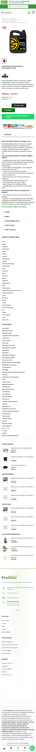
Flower (4, 268)
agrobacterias (6, 283)
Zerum (4, 317)
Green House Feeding (8, 264)
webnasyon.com (12, 745)
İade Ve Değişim (7, 650)
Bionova (4, 244)
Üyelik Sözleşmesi (7, 642)
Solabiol (4, 261)
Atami (3, 295)
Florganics (5, 246)
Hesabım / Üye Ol (7, 663)
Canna (4, 303)
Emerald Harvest (6, 305)
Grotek (4, 251)
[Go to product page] (5, 450)
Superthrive (5, 281)
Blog (3, 626)
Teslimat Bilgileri (7, 669)
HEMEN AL (9, 110)
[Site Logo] (8, 12)
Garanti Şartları (6, 653)
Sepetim (4, 672)
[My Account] (29, 12)
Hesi (3, 310)
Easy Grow (5, 276)
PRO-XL (4, 273)
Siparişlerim (5, 666)
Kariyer (4, 623)
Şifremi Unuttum (7, 674)
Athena (4, 254)
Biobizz (4, 300)
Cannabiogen (6, 259)
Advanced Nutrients (7, 293)
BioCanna (5, 298)
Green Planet (5, 144)
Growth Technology (7, 307)
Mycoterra (5, 271)
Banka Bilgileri (6, 632)
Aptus (3, 242)
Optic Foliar (5, 320)
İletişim (4, 629)
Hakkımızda (5, 620)
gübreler (26, 724)
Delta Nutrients (6, 288)
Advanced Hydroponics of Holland (11, 290)
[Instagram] (17, 610)
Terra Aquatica (6, 315)
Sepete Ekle (20, 105)
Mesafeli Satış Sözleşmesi (10, 647)
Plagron (4, 312)
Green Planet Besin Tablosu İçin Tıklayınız (14, 207)
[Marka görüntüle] (5, 75)
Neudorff (4, 256)
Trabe (3, 285)
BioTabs (4, 278)
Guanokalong (6, 266)
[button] (3, 12)
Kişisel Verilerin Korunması (9, 644)
